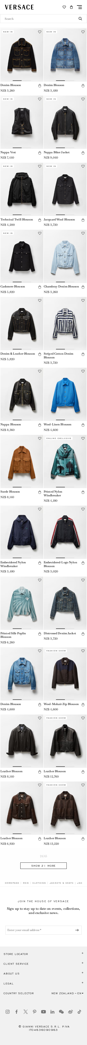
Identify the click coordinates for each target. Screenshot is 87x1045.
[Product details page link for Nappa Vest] (21, 122)
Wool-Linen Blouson (57, 424)
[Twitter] (25, 1011)
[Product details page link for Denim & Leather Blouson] (21, 323)
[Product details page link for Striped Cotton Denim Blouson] (65, 323)
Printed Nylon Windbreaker (53, 493)
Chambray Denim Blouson (61, 286)
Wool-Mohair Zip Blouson (61, 704)
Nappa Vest (8, 152)
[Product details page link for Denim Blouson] (21, 55)
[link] (12, 883)
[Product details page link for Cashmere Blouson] (21, 256)
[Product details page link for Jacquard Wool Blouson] (65, 189)
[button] (71, 7)
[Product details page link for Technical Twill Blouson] (21, 189)
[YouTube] (43, 1011)
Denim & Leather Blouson (17, 354)
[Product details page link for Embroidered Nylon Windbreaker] (21, 532)
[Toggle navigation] (79, 7)
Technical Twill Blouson (16, 219)
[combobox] (43, 18)
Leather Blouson (11, 771)
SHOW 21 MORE (43, 865)
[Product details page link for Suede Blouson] (21, 461)
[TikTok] (79, 1011)
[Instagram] (7, 1011)
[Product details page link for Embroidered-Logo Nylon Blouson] (65, 532)
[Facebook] (16, 1011)
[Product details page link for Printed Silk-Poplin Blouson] (21, 603)
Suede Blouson (10, 491)
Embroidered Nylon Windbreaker (13, 564)
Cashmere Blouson (12, 286)
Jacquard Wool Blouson (59, 219)
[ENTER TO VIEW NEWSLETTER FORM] (78, 930)
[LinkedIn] (52, 1011)
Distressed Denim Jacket (60, 633)
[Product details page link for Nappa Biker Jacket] (65, 122)
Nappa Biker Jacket (57, 152)
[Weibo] (70, 1011)
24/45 (43, 856)
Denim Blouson (10, 85)
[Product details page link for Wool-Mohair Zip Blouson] (65, 674)
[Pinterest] (34, 1011)
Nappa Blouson (10, 424)
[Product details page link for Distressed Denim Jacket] (65, 603)
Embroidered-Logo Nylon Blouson (60, 564)
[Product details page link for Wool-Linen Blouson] (65, 394)
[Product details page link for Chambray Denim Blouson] (65, 256)
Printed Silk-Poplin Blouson (13, 635)
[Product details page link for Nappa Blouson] (21, 394)
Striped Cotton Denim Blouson (58, 355)
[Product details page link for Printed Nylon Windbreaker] (65, 461)
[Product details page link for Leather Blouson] (21, 741)
